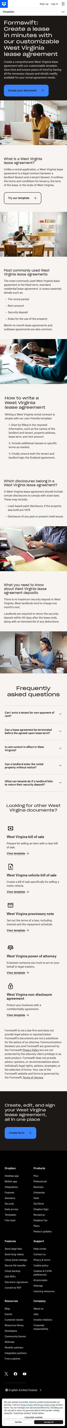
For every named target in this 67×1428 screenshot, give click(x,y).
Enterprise (39, 1192)
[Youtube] (24, 1373)
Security (9, 1203)
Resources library (14, 1325)
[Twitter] (6, 1373)
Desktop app (12, 1175)
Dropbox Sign (41, 1209)
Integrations (11, 1187)
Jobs (36, 1314)
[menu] (63, 4)
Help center (40, 1248)
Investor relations (43, 1319)
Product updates (43, 1231)
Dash (36, 1198)
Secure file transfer (15, 1265)
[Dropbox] (4, 4)
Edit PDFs (10, 1276)
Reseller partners (14, 1347)
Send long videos (14, 1254)
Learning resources (44, 1291)
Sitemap (38, 1285)
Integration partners (16, 1353)
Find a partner (12, 1358)
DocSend (39, 1203)
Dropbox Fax (40, 1220)
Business (38, 1187)
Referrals (9, 1342)
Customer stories (14, 1319)
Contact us (40, 1254)
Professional (40, 1181)
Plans (37, 1225)
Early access (11, 1209)
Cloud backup (12, 1271)
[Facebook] (15, 1373)
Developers (11, 1330)
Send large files (13, 1248)
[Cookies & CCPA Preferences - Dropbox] (33, 1412)
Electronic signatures (16, 1282)
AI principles (40, 1280)
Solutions (10, 1198)
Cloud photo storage (16, 1259)
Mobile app (11, 1181)
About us (38, 1308)
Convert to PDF (13, 1287)
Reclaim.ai (39, 1214)
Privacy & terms (42, 1259)
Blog (7, 1308)
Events (8, 1314)
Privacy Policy (31, 1050)
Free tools (10, 1220)
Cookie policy (41, 1265)
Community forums (15, 1336)
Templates (10, 1214)
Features (9, 1192)
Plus (36, 1175)
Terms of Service (33, 1077)
